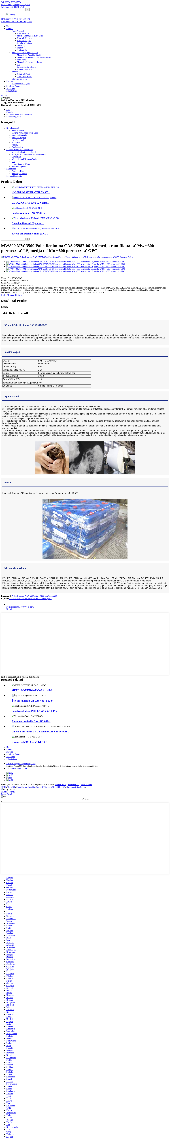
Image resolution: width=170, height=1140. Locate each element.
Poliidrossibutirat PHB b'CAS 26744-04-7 (34, 711)
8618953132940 (8, 792)
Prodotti (9, 28)
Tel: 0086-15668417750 (11, 2)
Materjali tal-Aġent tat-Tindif (29, 55)
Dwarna (9, 81)
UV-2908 (11, 787)
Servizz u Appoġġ (14, 86)
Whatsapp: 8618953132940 (12, 7)
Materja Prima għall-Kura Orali (30, 36)
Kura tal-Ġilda (23, 33)
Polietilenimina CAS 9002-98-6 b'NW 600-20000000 (34, 596)
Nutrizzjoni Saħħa (24, 76)
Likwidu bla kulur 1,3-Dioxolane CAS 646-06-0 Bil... (40, 731)
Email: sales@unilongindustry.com (15, 4)
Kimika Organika (24, 69)
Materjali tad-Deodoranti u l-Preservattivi (34, 57)
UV (18, 64)
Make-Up (21, 45)
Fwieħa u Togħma (24, 43)
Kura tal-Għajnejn (24, 38)
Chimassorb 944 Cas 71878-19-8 (29, 742)
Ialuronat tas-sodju (19, 79)
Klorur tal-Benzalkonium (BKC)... (30, 233)
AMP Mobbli (86, 784)
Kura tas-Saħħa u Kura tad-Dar (25, 52)
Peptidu (20, 48)
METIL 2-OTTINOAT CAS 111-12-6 (32, 690)
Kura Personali (18, 31)
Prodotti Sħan (60, 784)
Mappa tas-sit (73, 784)
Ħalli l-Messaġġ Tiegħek (11, 295)
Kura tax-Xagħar (24, 40)
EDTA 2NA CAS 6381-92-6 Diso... (30, 202)
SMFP (3, 787)
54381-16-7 (60, 787)
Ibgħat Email (6, 794)
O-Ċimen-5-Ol (48, 787)
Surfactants (21, 60)
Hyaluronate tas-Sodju (75, 787)
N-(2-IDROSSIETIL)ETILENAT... (31, 192)
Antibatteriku (22, 50)
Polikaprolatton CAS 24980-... (28, 213)
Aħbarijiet (10, 88)
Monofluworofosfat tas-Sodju (28, 787)
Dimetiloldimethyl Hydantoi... (28, 223)
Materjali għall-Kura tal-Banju (29, 62)
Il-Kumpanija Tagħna (21, 84)
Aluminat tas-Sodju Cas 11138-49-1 (31, 721)
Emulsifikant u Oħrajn (26, 67)
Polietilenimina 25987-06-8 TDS (20, 607)
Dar (8, 26)
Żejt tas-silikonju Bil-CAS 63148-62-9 (32, 700)
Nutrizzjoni (16, 72)
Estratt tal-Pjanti (23, 74)
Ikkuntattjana (11, 91)
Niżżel (9, 609)
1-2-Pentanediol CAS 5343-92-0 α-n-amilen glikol (30, 598)
